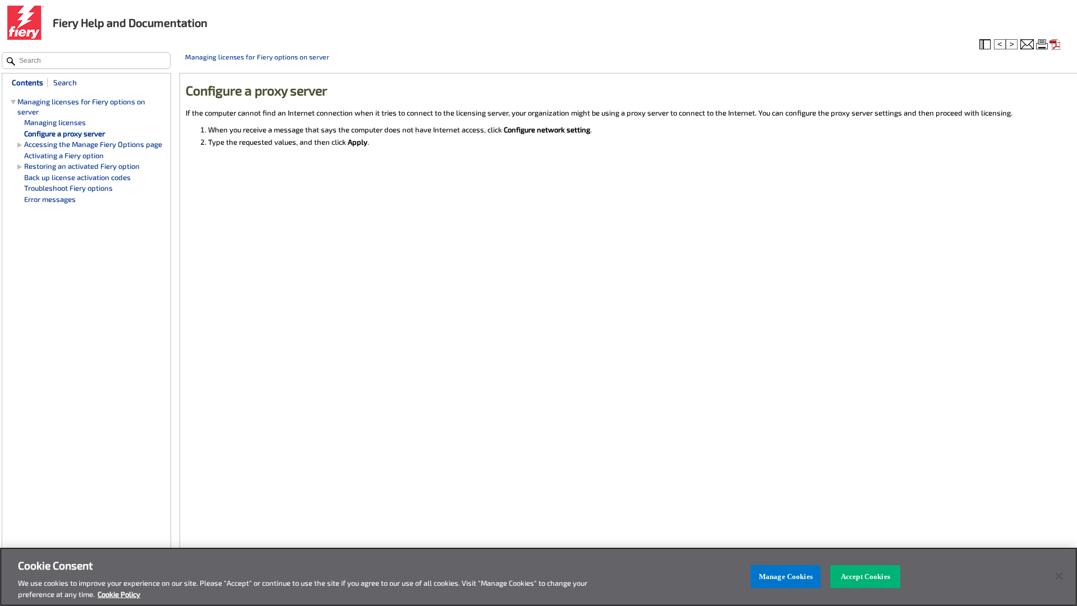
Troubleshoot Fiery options (68, 187)
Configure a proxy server (64, 133)
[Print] (1043, 44)
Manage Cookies (786, 576)
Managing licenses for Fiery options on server (257, 57)
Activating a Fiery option (64, 155)
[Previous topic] (1000, 44)
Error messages (50, 199)
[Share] (1027, 44)
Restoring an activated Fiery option (82, 166)
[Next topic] (1012, 44)
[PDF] (1056, 44)
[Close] (1059, 576)
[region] (538, 577)
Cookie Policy (119, 594)
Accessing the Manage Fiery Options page (93, 144)
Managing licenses (55, 122)
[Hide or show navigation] (986, 44)
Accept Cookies (865, 576)
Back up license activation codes (77, 177)
